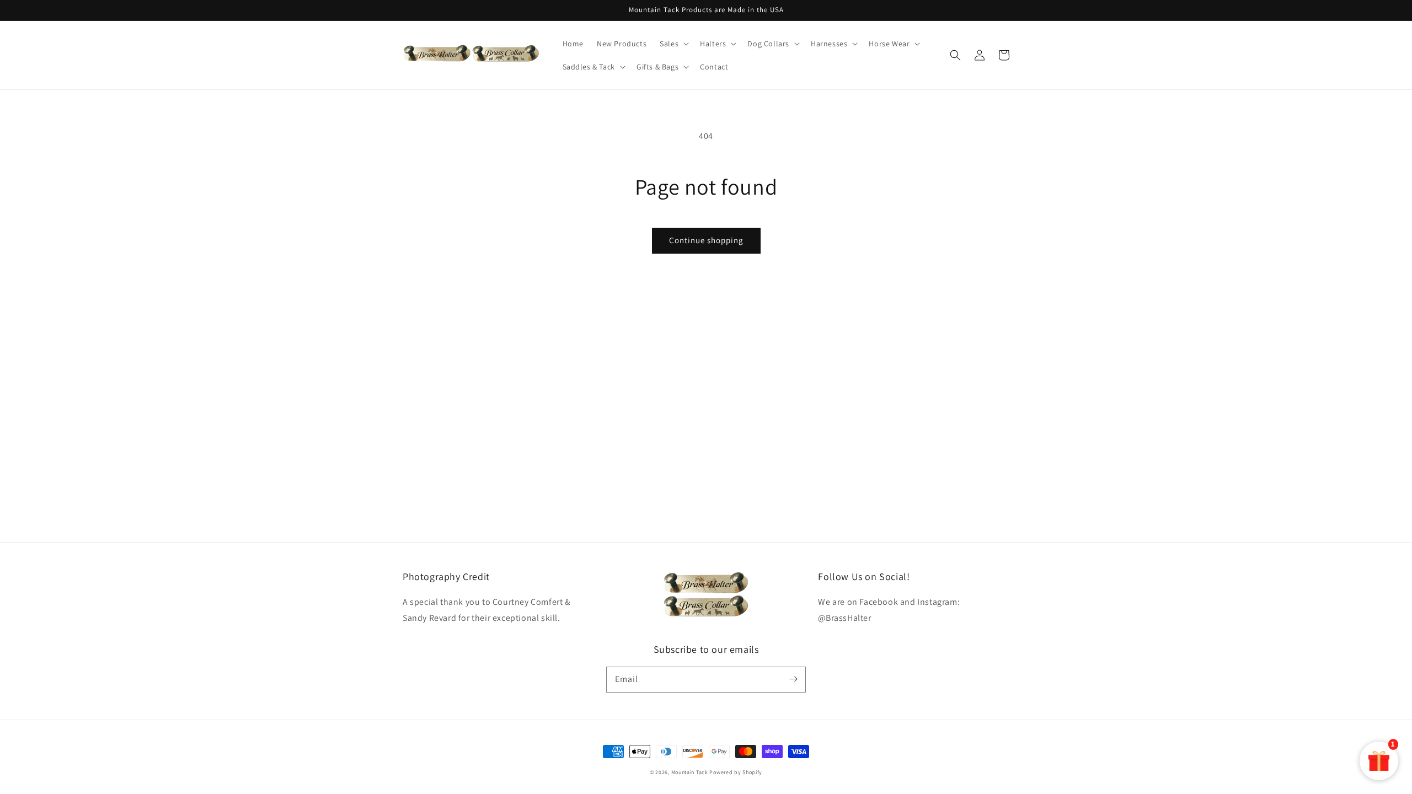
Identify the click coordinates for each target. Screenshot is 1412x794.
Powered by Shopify (735, 772)
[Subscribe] (793, 679)
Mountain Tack (689, 772)
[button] (955, 55)
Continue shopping (706, 240)
